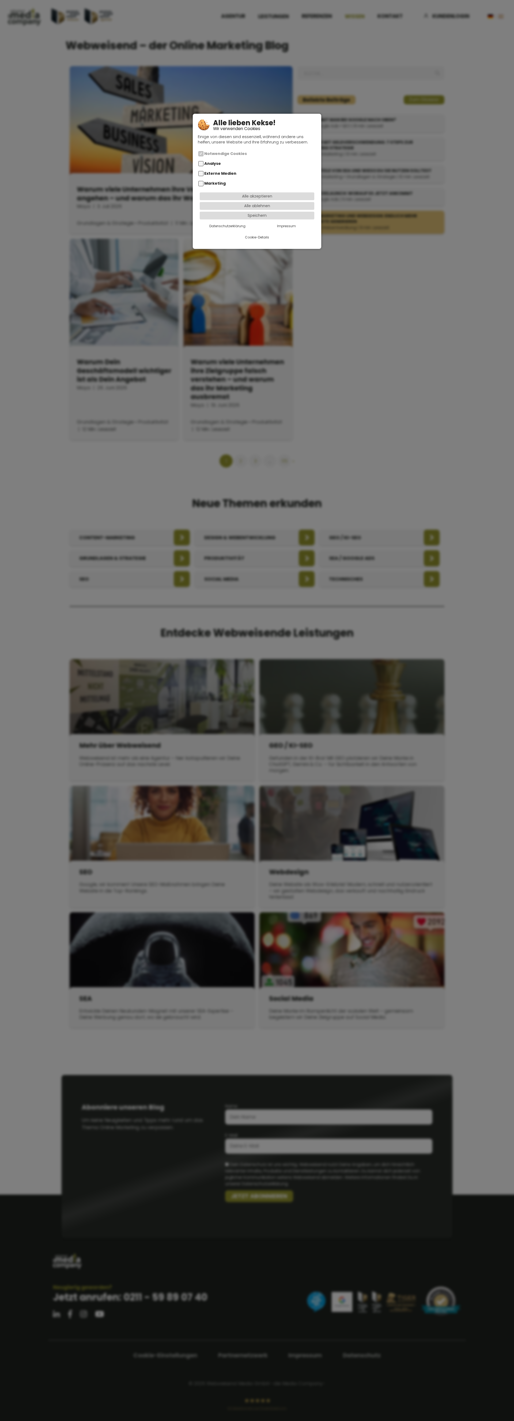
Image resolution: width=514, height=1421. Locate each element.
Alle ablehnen (257, 205)
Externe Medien (220, 173)
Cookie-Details (257, 237)
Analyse (212, 163)
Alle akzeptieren (257, 196)
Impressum (286, 226)
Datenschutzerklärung (227, 226)
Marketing (215, 183)
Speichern (257, 215)
